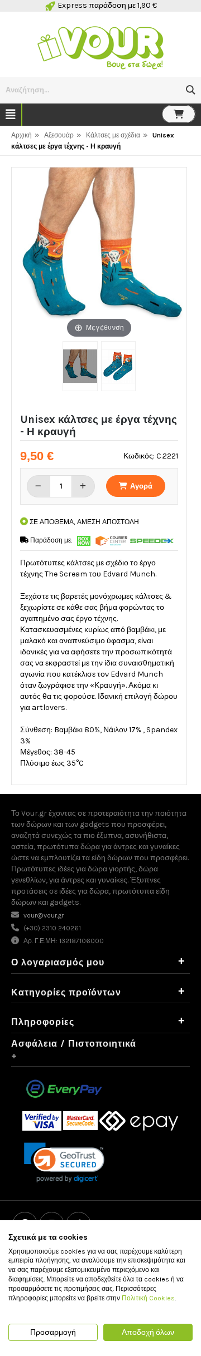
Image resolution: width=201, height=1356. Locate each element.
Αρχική (21, 135)
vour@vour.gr (43, 915)
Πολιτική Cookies (148, 1298)
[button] (190, 90)
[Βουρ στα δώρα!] (100, 46)
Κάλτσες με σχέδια (113, 135)
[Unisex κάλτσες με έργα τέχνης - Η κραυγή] (80, 366)
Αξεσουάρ (59, 135)
